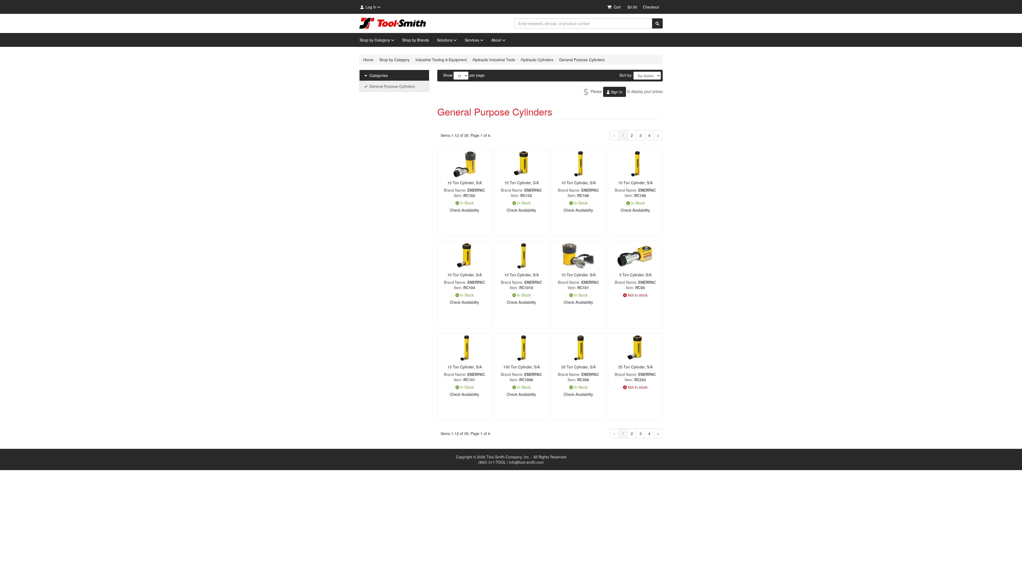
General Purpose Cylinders (582, 59)
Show (447, 75)
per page (477, 75)
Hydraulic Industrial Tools (494, 59)
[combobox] (583, 23)
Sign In (616, 92)
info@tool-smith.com (526, 462)
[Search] (657, 23)
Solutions (444, 40)
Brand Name (454, 190)
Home (368, 59)
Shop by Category (375, 40)
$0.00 (632, 7)
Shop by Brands (415, 40)
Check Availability (464, 210)
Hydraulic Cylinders (537, 59)
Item (457, 195)
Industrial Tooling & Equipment (441, 59)
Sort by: (625, 75)
